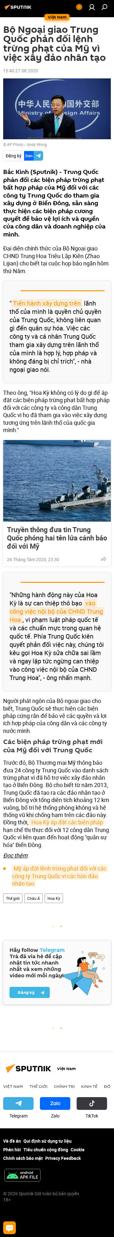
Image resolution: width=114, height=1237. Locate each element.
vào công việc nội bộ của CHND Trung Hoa (57, 611)
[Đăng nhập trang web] (92, 7)
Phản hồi (12, 1150)
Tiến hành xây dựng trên (47, 303)
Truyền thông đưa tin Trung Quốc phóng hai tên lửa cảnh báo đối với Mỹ (57, 537)
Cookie (78, 1150)
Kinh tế (89, 1086)
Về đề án (12, 1141)
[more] (103, 559)
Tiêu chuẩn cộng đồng (45, 1150)
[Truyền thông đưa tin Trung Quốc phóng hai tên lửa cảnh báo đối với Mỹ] (57, 481)
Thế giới (13, 898)
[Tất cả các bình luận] (9, 1227)
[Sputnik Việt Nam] (19, 9)
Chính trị (64, 1086)
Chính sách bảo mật (23, 1158)
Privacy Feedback (63, 1158)
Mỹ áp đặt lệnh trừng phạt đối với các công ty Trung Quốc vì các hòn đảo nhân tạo (60, 875)
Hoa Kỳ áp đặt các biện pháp (66, 822)
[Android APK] (22, 1176)
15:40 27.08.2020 (20, 71)
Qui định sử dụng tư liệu (47, 1141)
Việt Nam (13, 1086)
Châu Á (33, 898)
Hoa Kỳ (54, 898)
